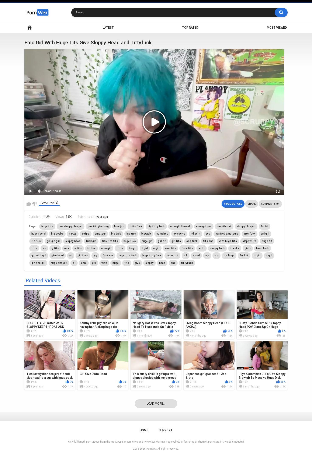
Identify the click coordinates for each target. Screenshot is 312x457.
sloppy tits (249, 241)
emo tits (170, 248)
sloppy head (72, 241)
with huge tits (228, 241)
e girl (156, 248)
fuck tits (187, 248)
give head (58, 255)
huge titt (172, 255)
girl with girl (38, 255)
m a (66, 248)
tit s (34, 248)
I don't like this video (34, 204)
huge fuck (130, 241)
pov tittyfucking (98, 226)
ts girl (132, 248)
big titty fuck (156, 226)
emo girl (106, 248)
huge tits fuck (128, 255)
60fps (86, 233)
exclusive (179, 233)
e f (185, 255)
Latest (108, 27)
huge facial (38, 233)
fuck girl (91, 241)
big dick (116, 233)
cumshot (162, 233)
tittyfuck (187, 262)
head (162, 262)
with (104, 262)
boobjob (119, 226)
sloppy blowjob (246, 226)
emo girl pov (203, 226)
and (173, 262)
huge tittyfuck (151, 255)
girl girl (265, 233)
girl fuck (83, 255)
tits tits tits (110, 241)
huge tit (267, 241)
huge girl (147, 241)
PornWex (151, 448)
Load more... (156, 403)
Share (251, 203)
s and (196, 255)
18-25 (72, 233)
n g (216, 255)
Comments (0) (270, 203)
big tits (131, 233)
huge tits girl (59, 262)
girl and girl (38, 262)
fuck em (108, 255)
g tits (55, 248)
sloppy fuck (217, 248)
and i (201, 248)
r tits (120, 248)
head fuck (262, 248)
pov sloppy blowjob (70, 226)
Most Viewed (277, 27)
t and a (234, 248)
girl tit (162, 241)
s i (74, 262)
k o (44, 248)
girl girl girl (53, 241)
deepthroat (224, 226)
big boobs (57, 233)
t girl (145, 248)
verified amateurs (227, 233)
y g (95, 255)
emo (84, 262)
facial (264, 226)
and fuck (191, 241)
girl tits (176, 241)
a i (70, 255)
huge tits (47, 226)
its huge (229, 255)
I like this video (29, 204)
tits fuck (249, 233)
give (137, 262)
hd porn (195, 233)
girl (94, 262)
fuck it (244, 255)
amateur (100, 233)
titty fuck (136, 226)
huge (115, 262)
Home (29, 27)
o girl (269, 255)
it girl (257, 255)
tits (126, 262)
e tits (78, 248)
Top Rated (190, 27)
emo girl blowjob (180, 226)
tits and (208, 241)
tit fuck (36, 241)
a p (207, 255)
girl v (248, 248)
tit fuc (91, 248)
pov (208, 233)
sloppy (149, 262)
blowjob (146, 233)
